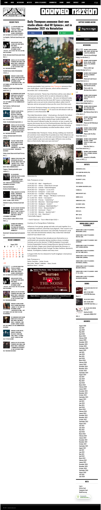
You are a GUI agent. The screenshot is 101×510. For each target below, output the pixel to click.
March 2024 (82, 385)
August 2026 (82, 326)
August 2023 (82, 399)
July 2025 (81, 352)
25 (7, 257)
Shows (61, 2)
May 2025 (81, 356)
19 (10, 255)
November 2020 (83, 466)
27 (13, 257)
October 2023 (83, 395)
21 (16, 255)
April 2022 (82, 432)
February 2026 (83, 338)
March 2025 (82, 360)
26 (10, 257)
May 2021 (81, 454)
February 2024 (83, 387)
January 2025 (82, 364)
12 (10, 253)
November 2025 (83, 344)
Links (83, 2)
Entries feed (82, 488)
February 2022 (83, 436)
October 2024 (83, 371)
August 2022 (82, 423)
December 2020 (83, 464)
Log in (80, 486)
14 (16, 253)
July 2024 (81, 377)
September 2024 (83, 373)
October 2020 (83, 468)
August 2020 (82, 472)
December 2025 (83, 342)
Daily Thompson (56, 86)
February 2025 (83, 362)
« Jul (4, 263)
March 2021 (82, 458)
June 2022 (82, 428)
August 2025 (82, 350)
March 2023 (82, 409)
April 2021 (82, 456)
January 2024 (82, 389)
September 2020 (83, 470)
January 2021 (82, 462)
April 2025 (82, 358)
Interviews (20, 2)
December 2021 (83, 440)
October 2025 (83, 346)
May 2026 (81, 332)
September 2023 (83, 397)
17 (3, 255)
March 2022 (82, 434)
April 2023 (82, 407)
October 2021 (82, 444)
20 (13, 255)
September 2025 (83, 348)
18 (7, 255)
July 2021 (81, 450)
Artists (29, 2)
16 (22, 253)
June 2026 (82, 330)
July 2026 (81, 328)
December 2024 (83, 366)
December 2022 (83, 415)
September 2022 (83, 421)
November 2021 (83, 442)
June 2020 (82, 476)
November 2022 (83, 417)
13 (13, 253)
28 (16, 257)
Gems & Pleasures (40, 2)
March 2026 (82, 336)
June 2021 (82, 452)
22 (19, 255)
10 (3, 253)
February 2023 (83, 411)
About (68, 2)
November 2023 (83, 393)
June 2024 (82, 379)
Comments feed (83, 490)
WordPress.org (83, 492)
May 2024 (81, 381)
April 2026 (82, 334)
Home (6, 2)
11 (6, 253)
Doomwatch (52, 2)
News (12, 2)
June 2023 (82, 403)
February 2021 (83, 460)
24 (4, 257)
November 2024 (83, 368)
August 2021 (82, 448)
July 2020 (81, 474)
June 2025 (82, 354)
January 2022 (82, 438)
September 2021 (83, 446)
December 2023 (83, 391)
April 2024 (82, 383)
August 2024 (82, 375)
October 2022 (83, 419)
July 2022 (81, 426)
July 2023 (81, 401)
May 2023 (81, 405)
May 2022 (81, 430)
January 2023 (82, 413)
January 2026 (82, 340)
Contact (76, 2)
